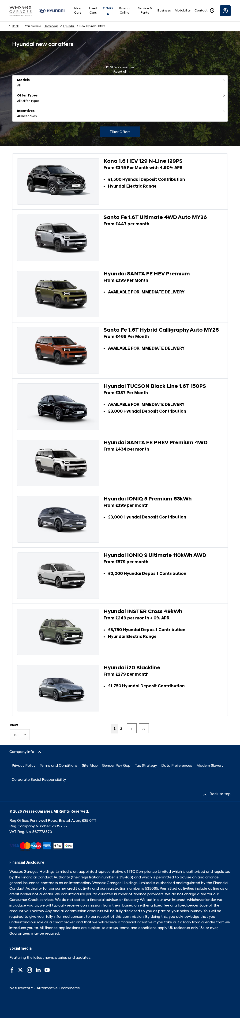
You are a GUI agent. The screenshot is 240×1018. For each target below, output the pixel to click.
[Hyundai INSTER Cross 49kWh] (58, 632)
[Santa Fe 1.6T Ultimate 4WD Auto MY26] (58, 238)
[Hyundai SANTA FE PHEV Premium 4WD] (58, 463)
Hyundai (69, 26)
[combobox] (20, 734)
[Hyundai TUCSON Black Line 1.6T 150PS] (58, 406)
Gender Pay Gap (116, 766)
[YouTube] (47, 970)
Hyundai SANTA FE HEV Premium (147, 274)
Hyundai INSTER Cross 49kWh (143, 612)
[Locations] (212, 10)
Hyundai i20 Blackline (132, 668)
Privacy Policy (23, 766)
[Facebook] (12, 970)
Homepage (51, 26)
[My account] (225, 10)
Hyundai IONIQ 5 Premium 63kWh (148, 499)
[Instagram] (29, 970)
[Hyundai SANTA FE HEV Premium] (58, 294)
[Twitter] (20, 970)
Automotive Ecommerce (58, 988)
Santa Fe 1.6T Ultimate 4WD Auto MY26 (155, 217)
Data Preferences (176, 766)
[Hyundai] (51, 10)
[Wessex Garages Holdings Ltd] (20, 11)
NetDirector (20, 988)
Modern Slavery (209, 766)
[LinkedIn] (38, 970)
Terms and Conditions (59, 766)
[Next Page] (132, 728)
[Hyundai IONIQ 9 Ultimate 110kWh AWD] (58, 576)
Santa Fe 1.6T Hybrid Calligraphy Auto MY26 (161, 330)
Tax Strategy (146, 766)
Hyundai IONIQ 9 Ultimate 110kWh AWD (155, 555)
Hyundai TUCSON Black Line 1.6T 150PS (155, 386)
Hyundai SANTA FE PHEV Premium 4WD (155, 443)
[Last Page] (144, 728)
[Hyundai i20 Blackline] (58, 688)
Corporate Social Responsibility (39, 780)
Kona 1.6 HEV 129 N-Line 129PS (143, 161)
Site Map (90, 766)
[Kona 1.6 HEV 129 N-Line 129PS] (58, 181)
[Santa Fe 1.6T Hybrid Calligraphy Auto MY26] (58, 350)
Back (15, 26)
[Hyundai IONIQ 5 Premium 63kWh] (58, 519)
